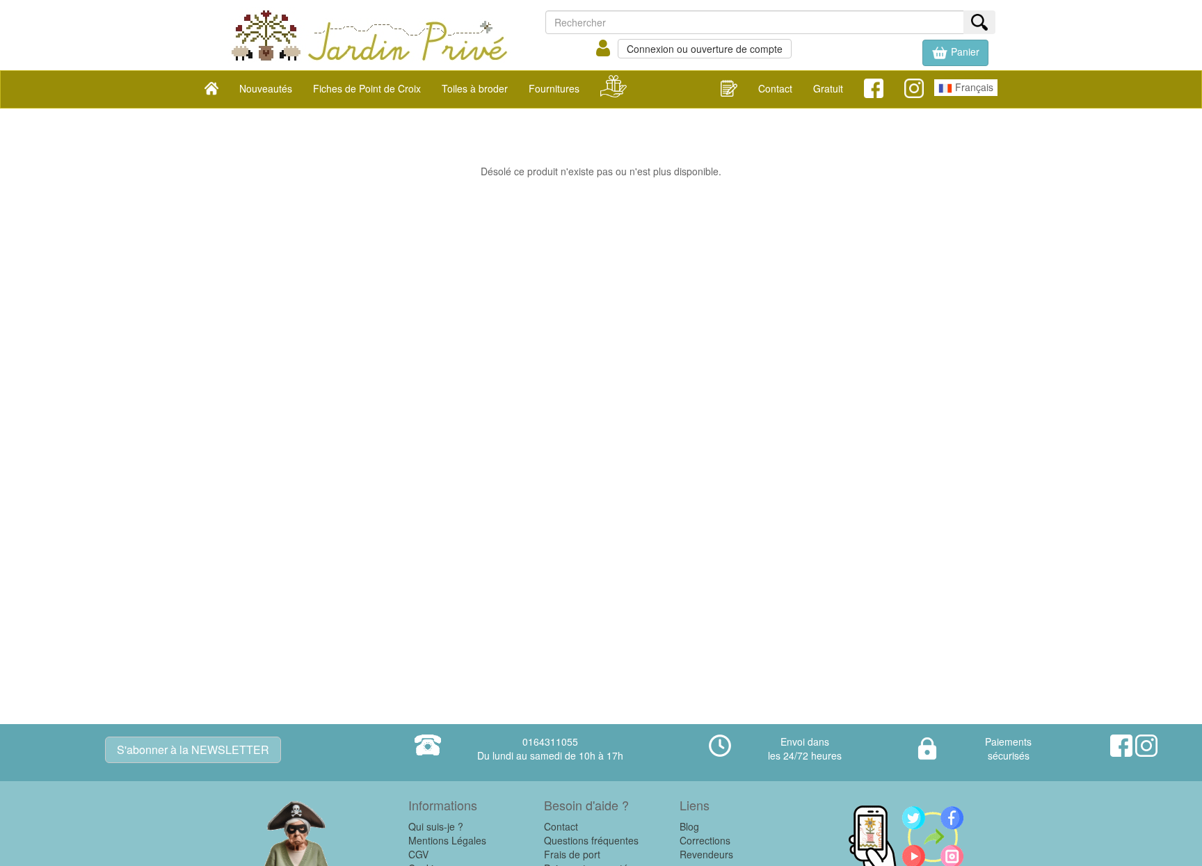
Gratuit (828, 88)
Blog (689, 826)
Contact (775, 88)
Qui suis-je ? (435, 826)
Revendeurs (706, 854)
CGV (418, 854)
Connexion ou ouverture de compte (705, 49)
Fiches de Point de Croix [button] (367, 88)
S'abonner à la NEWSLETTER (193, 749)
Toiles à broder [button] (475, 88)
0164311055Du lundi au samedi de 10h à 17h (550, 748)
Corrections (705, 840)
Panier (963, 51)
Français (972, 87)
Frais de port (572, 854)
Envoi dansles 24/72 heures (805, 748)
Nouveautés (265, 88)
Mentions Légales (447, 840)
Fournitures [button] (554, 88)
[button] (955, 53)
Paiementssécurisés (1008, 748)
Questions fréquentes (591, 840)
